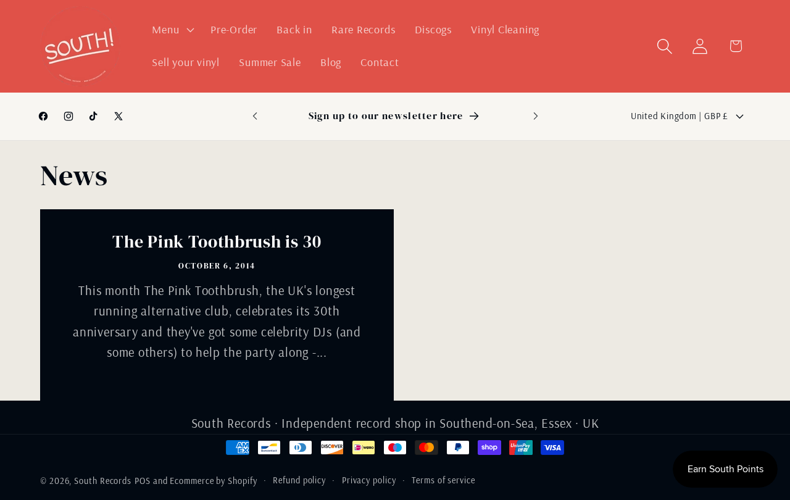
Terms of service (443, 480)
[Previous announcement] (254, 116)
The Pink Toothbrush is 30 (216, 242)
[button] (172, 29)
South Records (102, 480)
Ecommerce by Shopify (213, 480)
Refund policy (299, 480)
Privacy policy (369, 480)
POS (143, 480)
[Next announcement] (535, 116)
